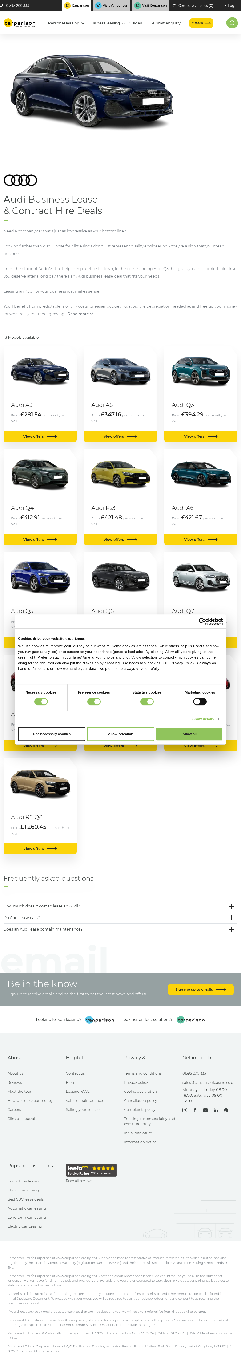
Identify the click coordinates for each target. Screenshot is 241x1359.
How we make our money (30, 1100)
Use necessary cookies (52, 734)
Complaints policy (139, 1109)
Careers (14, 1109)
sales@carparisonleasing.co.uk (208, 1082)
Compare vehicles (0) (195, 6)
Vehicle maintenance (84, 1100)
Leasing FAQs (78, 1091)
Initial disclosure (138, 1133)
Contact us (75, 1073)
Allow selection (120, 734)
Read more (78, 314)
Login (232, 6)
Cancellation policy (140, 1100)
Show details (203, 719)
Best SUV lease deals (26, 1199)
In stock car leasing (24, 1181)
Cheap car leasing (23, 1190)
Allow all (189, 734)
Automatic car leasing (27, 1208)
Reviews (15, 1082)
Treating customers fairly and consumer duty (149, 1121)
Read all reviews (79, 1181)
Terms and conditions (142, 1073)
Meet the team (21, 1091)
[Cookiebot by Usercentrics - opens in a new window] (202, 621)
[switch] (94, 701)
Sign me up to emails (194, 989)
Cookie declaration (140, 1091)
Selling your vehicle (83, 1109)
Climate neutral (21, 1118)
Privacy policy (136, 1082)
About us (15, 1073)
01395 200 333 (17, 6)
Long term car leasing (27, 1217)
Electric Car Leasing (25, 1226)
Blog (70, 1082)
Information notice (140, 1142)
